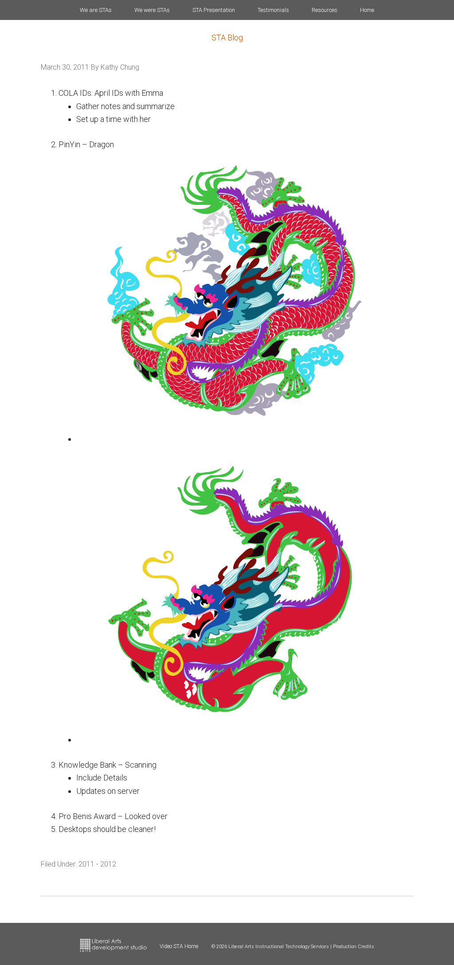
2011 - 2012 (97, 864)
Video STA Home (179, 946)
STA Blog (227, 37)
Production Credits (353, 946)
